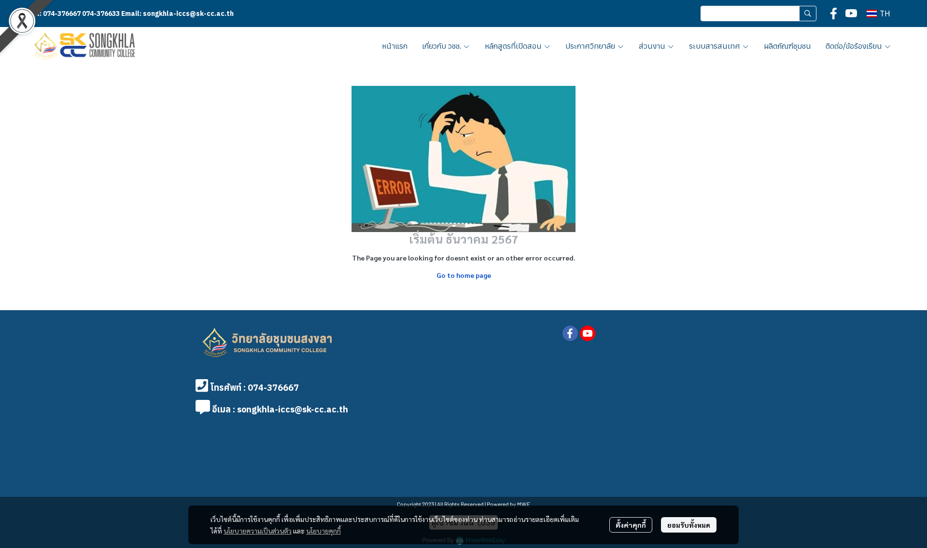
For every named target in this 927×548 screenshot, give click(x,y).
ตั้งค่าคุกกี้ (631, 525)
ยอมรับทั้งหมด (688, 525)
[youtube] (851, 13)
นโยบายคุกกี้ (323, 530)
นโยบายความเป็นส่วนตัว (258, 530)
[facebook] (834, 13)
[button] (758, 13)
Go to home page (463, 275)
